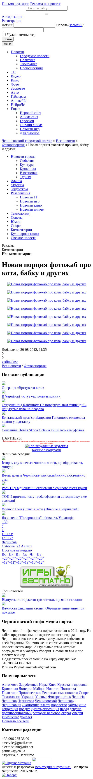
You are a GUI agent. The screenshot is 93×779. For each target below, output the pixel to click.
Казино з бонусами (46, 450)
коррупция (10, 709)
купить (36, 709)
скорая (66, 713)
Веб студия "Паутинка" (53, 767)
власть (45, 705)
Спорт (83, 693)
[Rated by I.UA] (42, 763)
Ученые (41, 697)
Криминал (10, 689)
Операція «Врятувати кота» (23, 388)
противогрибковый (17, 713)
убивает (26, 717)
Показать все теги (15, 721)
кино (82, 705)
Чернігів (78, 697)
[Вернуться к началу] (9, 775)
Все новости (11, 366)
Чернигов (9, 701)
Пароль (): (70, 25)
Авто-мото (10, 684)
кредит (24, 709)
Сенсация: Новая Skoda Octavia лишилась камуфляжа (43, 430)
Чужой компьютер (21, 35)
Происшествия (30, 693)
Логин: (7, 25)
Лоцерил (25, 689)
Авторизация (12, 17)
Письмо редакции (15, 4)
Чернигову (66, 701)
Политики (10, 693)
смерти (77, 713)
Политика (68, 689)
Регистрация (11, 21)
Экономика (31, 705)
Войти (8, 39)
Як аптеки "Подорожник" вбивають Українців (38, 518)
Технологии (11, 697)
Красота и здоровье (72, 684)
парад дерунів (70, 709)
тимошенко (10, 717)
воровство (59, 705)
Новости (53, 689)
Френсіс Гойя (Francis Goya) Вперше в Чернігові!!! (40, 509)
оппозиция (50, 709)
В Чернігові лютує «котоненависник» (31, 396)
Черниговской (46, 701)
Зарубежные (28, 684)
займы (73, 705)
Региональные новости (60, 693)
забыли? (76, 25)
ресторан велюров (46, 713)
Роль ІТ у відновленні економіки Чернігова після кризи (44, 488)
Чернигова (26, 701)
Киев (52, 684)
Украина (27, 697)
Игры (43, 684)
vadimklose (10, 362)
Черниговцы (11, 705)
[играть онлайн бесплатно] (46, 587)
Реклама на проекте (45, 4)
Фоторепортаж (35, 366)
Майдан (39, 689)
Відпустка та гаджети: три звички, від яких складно (42, 600)
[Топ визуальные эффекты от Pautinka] (46, 446)
